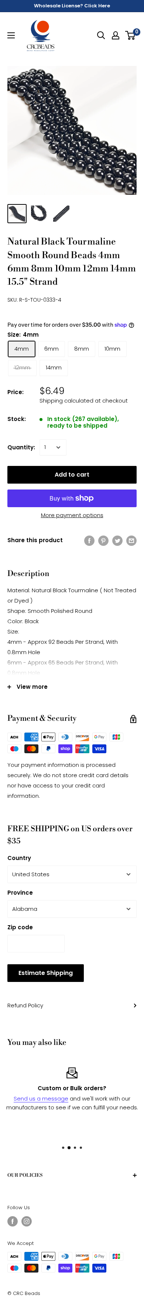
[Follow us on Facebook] (12, 1221)
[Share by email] (131, 540)
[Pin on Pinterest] (103, 540)
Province (20, 892)
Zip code (20, 927)
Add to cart (72, 474)
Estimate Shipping (45, 973)
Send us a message (41, 1098)
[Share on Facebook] (89, 540)
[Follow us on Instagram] (26, 1221)
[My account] (115, 35)
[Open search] (101, 35)
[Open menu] (11, 35)
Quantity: (21, 447)
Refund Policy (25, 1005)
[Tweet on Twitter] (117, 540)
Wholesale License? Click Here (72, 5)
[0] (130, 35)
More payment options (72, 515)
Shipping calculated (66, 400)
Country (19, 858)
